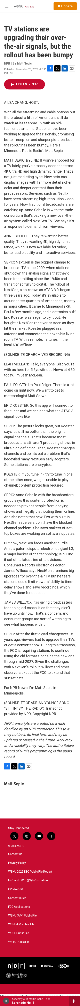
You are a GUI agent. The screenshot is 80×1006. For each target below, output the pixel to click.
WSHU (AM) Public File (22, 915)
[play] (6, 1001)
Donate (67, 6)
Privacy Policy (17, 862)
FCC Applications (19, 906)
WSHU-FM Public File (21, 924)
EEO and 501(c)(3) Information (28, 880)
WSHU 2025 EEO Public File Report (30, 871)
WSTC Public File (19, 941)
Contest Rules (17, 898)
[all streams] (74, 1001)
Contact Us (15, 854)
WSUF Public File (18, 933)
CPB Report (15, 889)
